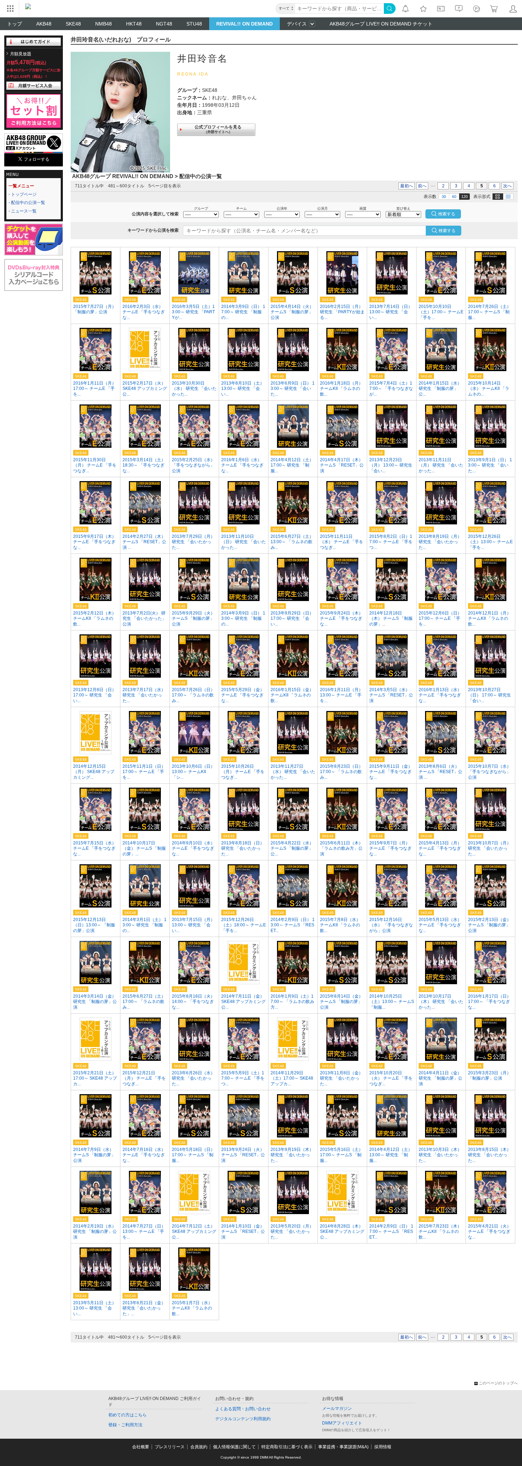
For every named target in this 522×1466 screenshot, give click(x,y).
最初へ (406, 185)
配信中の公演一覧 (28, 202)
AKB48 (43, 24)
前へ (422, 185)
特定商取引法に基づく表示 (286, 1446)
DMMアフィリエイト (342, 1423)
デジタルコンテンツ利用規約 (243, 1418)
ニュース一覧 (24, 211)
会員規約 (198, 1446)
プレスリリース (170, 1446)
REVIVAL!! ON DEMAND (244, 24)
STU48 (194, 24)
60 (454, 196)
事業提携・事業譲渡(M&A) (343, 1446)
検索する (447, 230)
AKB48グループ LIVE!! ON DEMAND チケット (381, 24)
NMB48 (103, 24)
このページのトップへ (498, 1383)
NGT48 (164, 24)
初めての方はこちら (127, 1414)
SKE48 (73, 24)
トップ (14, 24)
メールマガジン (337, 1408)
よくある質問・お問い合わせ (243, 1408)
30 (444, 196)
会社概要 (140, 1446)
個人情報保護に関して (234, 1446)
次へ (507, 185)
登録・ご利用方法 (125, 1424)
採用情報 (382, 1446)
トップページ (24, 194)
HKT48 (134, 24)
